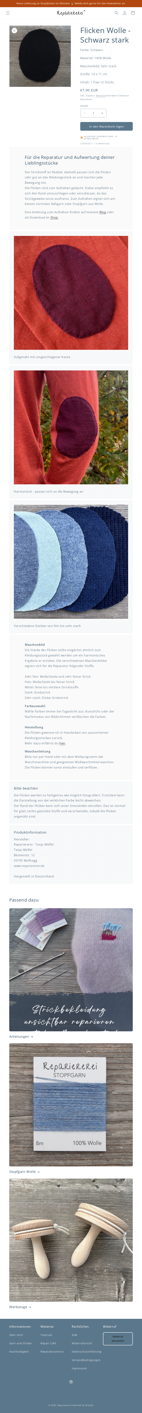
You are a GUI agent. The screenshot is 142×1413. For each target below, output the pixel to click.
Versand (101, 95)
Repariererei (64, 1405)
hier (62, 743)
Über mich (16, 1335)
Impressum (79, 1368)
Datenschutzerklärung (87, 1351)
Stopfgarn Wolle (22, 1172)
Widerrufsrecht (82, 1343)
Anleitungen (19, 1036)
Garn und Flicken (20, 1343)
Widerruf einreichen (118, 1338)
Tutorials (46, 1335)
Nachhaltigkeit (19, 1351)
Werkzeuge (18, 1307)
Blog (102, 212)
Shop (54, 217)
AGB (74, 1335)
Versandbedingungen (86, 1360)
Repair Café (48, 1343)
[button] (8, 13)
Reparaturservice (52, 1351)
